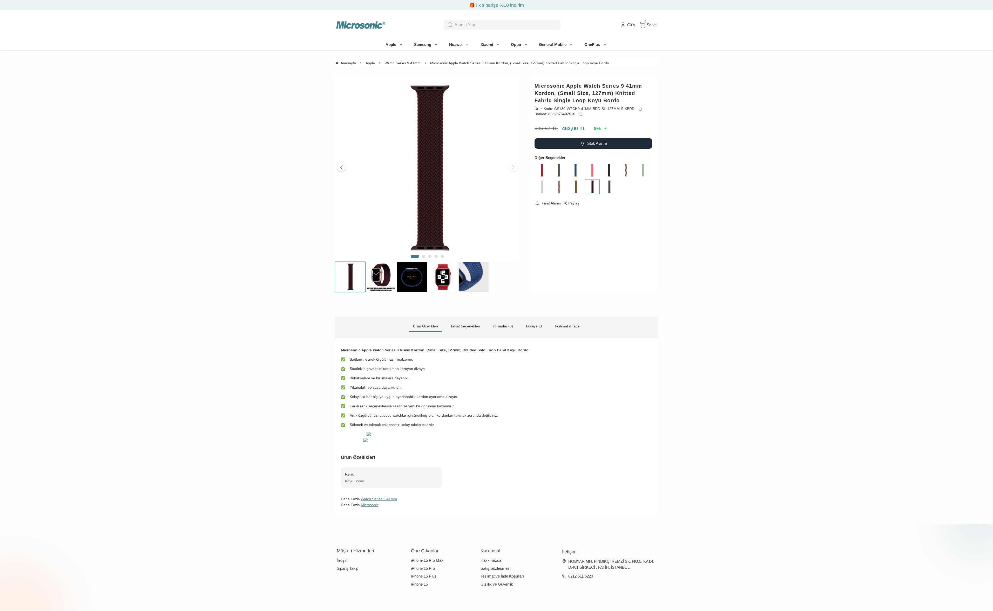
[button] (415, 256)
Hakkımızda (491, 560)
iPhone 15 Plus (423, 576)
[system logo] (361, 24)
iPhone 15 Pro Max (427, 560)
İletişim (343, 560)
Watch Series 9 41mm (379, 499)
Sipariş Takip (347, 568)
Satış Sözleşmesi (495, 568)
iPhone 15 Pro (423, 568)
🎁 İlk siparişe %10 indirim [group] (496, 5)
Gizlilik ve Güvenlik (497, 584)
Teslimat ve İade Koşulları (502, 576)
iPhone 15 (419, 584)
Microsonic (370, 505)
